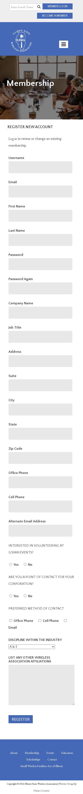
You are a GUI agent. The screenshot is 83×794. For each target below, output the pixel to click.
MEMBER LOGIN (57, 6)
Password (16, 255)
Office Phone (18, 473)
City (11, 400)
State (13, 424)
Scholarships (33, 759)
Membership (32, 753)
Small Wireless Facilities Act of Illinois (41, 766)
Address (15, 352)
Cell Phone (16, 497)
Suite (12, 376)
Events (50, 753)
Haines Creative (41, 790)
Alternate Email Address (27, 521)
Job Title (15, 327)
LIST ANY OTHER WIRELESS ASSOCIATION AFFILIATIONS (30, 659)
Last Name (17, 231)
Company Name (21, 303)
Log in (13, 138)
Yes (16, 565)
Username (16, 158)
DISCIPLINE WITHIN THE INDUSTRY (35, 640)
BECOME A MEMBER (54, 15)
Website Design (66, 783)
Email (13, 182)
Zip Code (15, 449)
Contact (52, 759)
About (13, 753)
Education (67, 753)
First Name (17, 206)
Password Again (21, 279)
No (29, 565)
